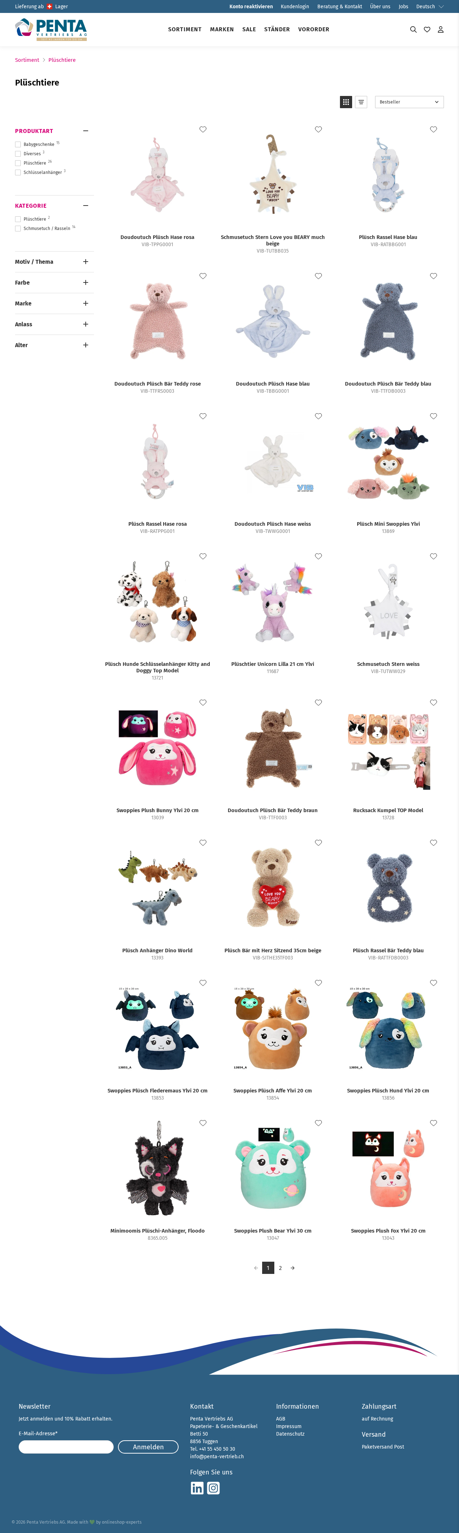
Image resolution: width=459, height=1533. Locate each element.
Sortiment (185, 29)
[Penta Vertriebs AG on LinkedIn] (197, 1494)
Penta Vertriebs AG (46, 1522)
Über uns (380, 7)
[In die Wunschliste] (203, 129)
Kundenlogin (295, 7)
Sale (249, 29)
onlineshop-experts (122, 1522)
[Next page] (293, 1268)
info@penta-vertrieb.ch (217, 1457)
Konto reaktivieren (251, 7)
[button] (346, 102)
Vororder (314, 29)
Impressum (289, 1426)
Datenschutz (290, 1434)
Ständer (277, 29)
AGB (280, 1419)
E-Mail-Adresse (38, 1433)
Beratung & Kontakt (339, 7)
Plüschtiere (62, 60)
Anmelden (148, 1447)
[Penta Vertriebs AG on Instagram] (213, 1494)
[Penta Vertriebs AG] (51, 29)
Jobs (403, 7)
